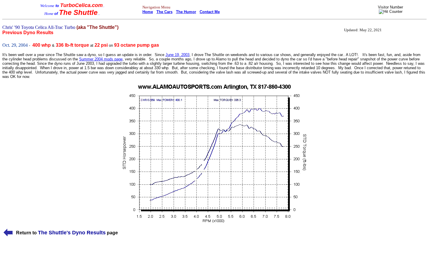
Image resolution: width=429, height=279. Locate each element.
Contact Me (210, 12)
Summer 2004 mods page (101, 59)
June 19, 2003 (177, 55)
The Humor (186, 12)
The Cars (164, 12)
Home (147, 12)
